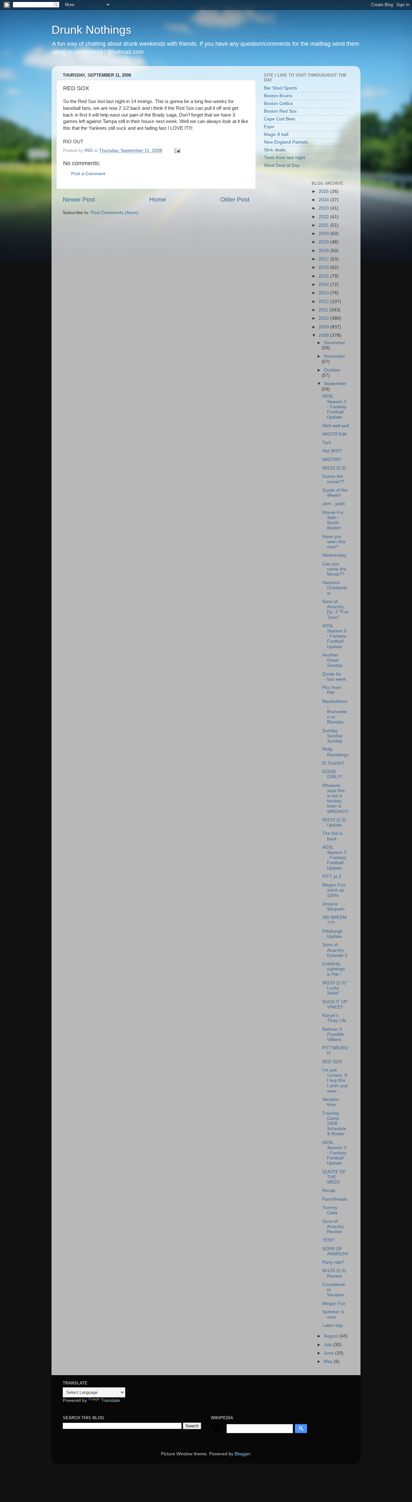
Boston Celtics (278, 103)
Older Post (234, 199)
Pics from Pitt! (331, 690)
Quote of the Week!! (335, 493)
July (328, 1344)
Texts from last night (284, 157)
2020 (324, 233)
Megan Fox (333, 1303)
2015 (324, 276)
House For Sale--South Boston (333, 520)
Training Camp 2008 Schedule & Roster (334, 1124)
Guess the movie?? (333, 479)
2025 (324, 191)
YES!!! (328, 1240)
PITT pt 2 (331, 876)
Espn (269, 126)
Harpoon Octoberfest (334, 587)
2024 (324, 199)
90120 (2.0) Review (334, 1273)
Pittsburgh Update (332, 934)
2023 (324, 208)
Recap (328, 1190)
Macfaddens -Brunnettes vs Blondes (334, 712)
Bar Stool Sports (280, 88)
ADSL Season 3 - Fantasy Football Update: (334, 407)
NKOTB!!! (332, 459)
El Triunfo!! (333, 763)
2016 (324, 267)
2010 (324, 318)
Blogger (242, 1453)
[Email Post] (177, 150)
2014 (324, 284)
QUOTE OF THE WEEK (334, 1177)
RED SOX (332, 1061)
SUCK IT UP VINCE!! (334, 1004)
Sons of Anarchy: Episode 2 (334, 950)
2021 (324, 225)
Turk (326, 442)
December (334, 342)
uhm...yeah (333, 503)
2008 (324, 335)
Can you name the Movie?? (334, 569)
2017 (324, 259)
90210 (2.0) (334, 468)
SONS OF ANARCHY (335, 1251)
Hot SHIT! (332, 451)
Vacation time (331, 1102)
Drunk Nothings (91, 29)
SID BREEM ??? (334, 920)
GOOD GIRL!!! (332, 774)
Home (157, 199)
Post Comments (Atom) (114, 212)
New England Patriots (286, 142)
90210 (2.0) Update (334, 822)
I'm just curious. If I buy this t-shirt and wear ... (335, 1080)
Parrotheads (334, 1199)
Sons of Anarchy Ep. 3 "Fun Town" (335, 609)
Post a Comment (88, 173)
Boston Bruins (278, 95)
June (329, 1353)
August (331, 1336)
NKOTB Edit (334, 434)
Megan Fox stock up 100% (333, 890)
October (332, 370)
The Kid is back (332, 836)
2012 (324, 301)
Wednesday (334, 555)
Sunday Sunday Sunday (332, 735)
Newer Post (79, 199)
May (329, 1361)
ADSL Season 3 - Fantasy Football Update (334, 1153)
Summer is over (333, 1314)
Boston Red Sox (280, 111)
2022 (324, 216)
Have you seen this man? (333, 541)
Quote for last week (334, 677)
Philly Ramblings (335, 752)
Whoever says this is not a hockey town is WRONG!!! (335, 798)
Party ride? (333, 1262)
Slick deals (275, 149)
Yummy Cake (330, 1210)
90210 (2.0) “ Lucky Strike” (335, 988)
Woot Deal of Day (282, 165)
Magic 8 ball (276, 134)
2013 (324, 292)
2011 (324, 309)
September (335, 383)
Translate (110, 1400)
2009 (324, 327)
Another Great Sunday (332, 660)
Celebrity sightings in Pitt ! (333, 969)
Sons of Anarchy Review (333, 1226)
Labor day (332, 1325)
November (334, 356)
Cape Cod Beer (279, 119)
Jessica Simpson (333, 907)
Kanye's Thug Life (334, 1018)
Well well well (335, 425)
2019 (324, 242)
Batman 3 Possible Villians (333, 1034)
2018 (324, 250)
